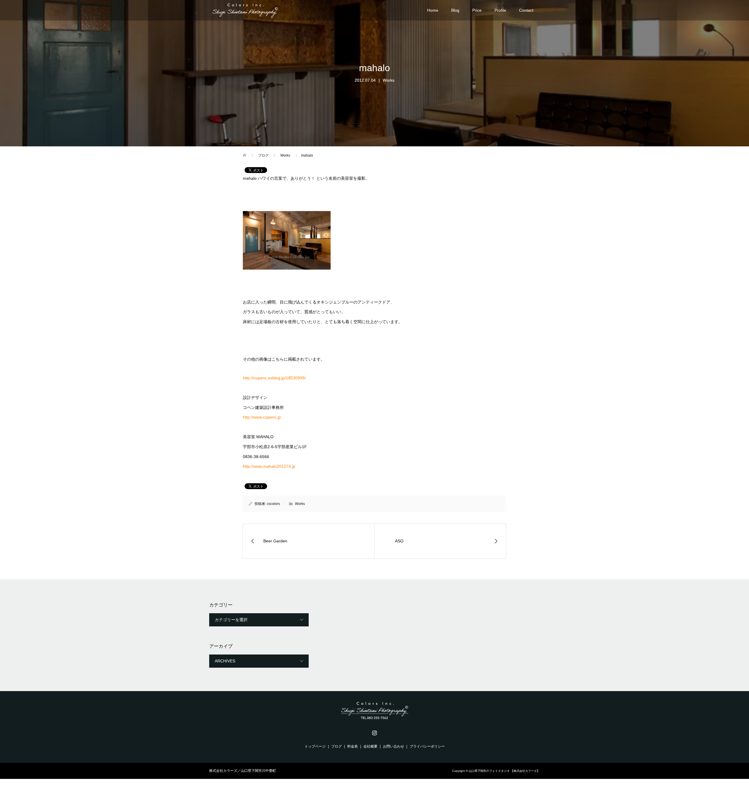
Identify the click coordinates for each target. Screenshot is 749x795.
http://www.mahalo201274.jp (269, 466)
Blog (455, 10)
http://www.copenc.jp (262, 417)
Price (477, 10)
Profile (500, 10)
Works (388, 80)
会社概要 (370, 746)
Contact (526, 10)
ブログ (336, 746)
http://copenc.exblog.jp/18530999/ (274, 378)
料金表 (352, 746)
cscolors (273, 504)
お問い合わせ (393, 746)
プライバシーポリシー (427, 746)
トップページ (315, 746)
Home (432, 10)
